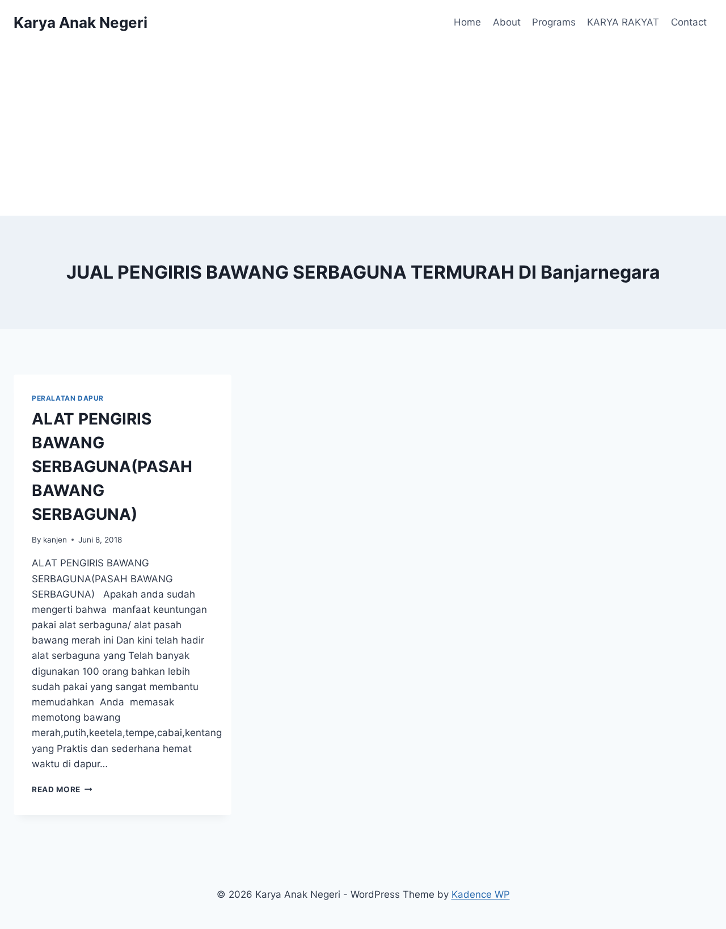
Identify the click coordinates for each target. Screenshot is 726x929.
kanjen (55, 539)
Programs (554, 22)
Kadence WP (480, 894)
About (507, 22)
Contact (689, 22)
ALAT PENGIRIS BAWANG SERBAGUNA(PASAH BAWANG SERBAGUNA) (112, 466)
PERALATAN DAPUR (68, 398)
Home (467, 22)
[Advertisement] (363, 130)
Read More (62, 789)
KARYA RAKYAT (623, 22)
